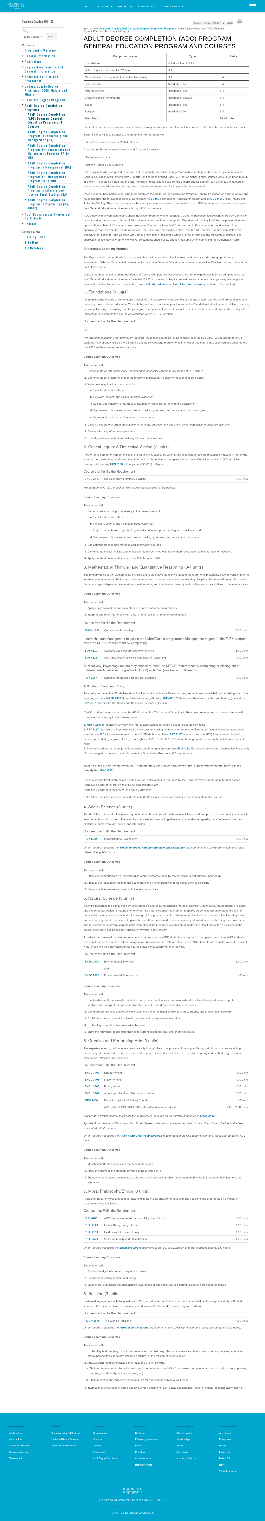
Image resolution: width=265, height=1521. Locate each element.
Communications (143, 1458)
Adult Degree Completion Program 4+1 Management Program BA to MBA (47, 177)
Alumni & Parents (171, 6)
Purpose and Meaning (134, 1327)
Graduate (97, 1439)
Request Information (19, 1451)
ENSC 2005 (92, 975)
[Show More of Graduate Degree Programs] (23, 100)
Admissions (125, 6)
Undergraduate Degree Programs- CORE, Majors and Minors (46, 90)
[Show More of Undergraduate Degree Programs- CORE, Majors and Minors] (23, 86)
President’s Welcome (40, 50)
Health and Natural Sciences (65, 1439)
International (99, 1451)
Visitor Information (228, 1470)
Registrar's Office (143, 1464)
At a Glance (225, 1432)
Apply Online (15, 1432)
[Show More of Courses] (23, 224)
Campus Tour (15, 1439)
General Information (40, 56)
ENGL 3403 (92, 1079)
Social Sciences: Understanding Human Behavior (152, 847)
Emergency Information (146, 1439)
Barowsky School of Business (66, 1432)
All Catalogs (34, 248)
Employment (225, 1439)
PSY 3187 (91, 677)
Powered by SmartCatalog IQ (132, 1512)
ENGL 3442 (214, 198)
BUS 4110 (91, 650)
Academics (105, 6)
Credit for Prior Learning (189, 284)
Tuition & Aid (15, 1458)
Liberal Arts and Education (64, 1445)
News (222, 1464)
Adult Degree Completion (105, 1458)
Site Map (31, 242)
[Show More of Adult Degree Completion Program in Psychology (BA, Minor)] (26, 200)
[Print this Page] (240, 22)
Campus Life (146, 6)
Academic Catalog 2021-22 (115, 28)
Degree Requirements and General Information (44, 69)
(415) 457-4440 (159, 1500)
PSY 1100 (91, 838)
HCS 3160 (153, 198)
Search (51, 36)
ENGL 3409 (92, 1093)
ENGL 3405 (92, 1086)
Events (222, 1445)
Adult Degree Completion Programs (43, 107)
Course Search (184, 1432)
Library (138, 1445)
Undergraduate (100, 1432)
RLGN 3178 (92, 1320)
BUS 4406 (91, 1218)
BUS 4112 (91, 657)
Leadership (224, 1451)
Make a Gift (224, 1458)
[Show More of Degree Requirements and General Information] (23, 67)
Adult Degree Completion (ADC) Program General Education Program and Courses (46, 120)
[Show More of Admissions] (23, 61)
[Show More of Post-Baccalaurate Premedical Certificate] (23, 214)
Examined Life (129, 1247)
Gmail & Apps (184, 1439)
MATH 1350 (92, 630)
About (88, 6)
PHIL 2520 (91, 1238)
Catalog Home (35, 237)
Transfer (97, 1445)
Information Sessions (19, 1445)
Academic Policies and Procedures (41, 79)
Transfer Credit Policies (151, 284)
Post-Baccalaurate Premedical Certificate (48, 216)
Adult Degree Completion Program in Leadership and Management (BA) (48, 136)
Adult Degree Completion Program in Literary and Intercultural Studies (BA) (48, 190)
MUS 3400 (91, 1100)
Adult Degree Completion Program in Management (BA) (49, 165)
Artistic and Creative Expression (141, 1135)
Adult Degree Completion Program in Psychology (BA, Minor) (48, 204)
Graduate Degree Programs (45, 100)
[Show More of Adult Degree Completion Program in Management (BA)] (26, 163)
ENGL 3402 (92, 1072)
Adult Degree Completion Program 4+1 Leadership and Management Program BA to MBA (49, 151)
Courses (31, 224)
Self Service (183, 1451)
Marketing (140, 1451)
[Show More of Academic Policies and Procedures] (23, 77)
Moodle (180, 1445)
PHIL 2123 (91, 1225)
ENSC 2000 (92, 961)
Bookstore (140, 1432)
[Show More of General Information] (23, 56)
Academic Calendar (186, 1458)
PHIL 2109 (91, 1232)
